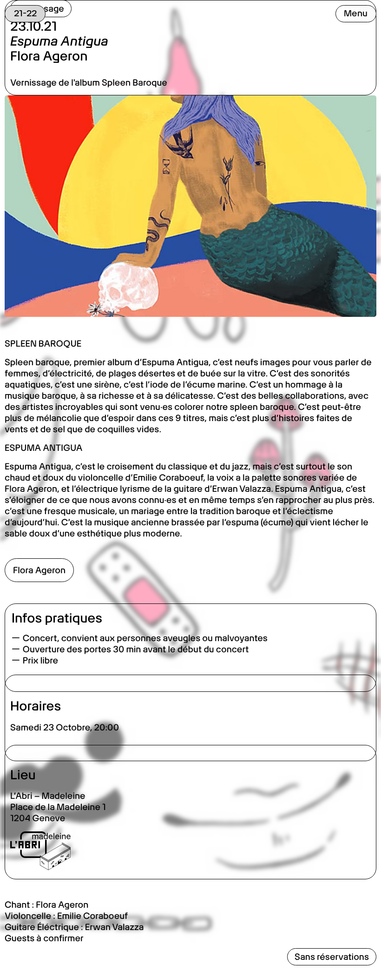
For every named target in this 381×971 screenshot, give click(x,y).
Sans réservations (332, 956)
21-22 (25, 13)
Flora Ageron (39, 570)
